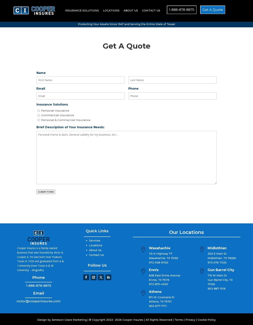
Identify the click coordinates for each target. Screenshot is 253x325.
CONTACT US (151, 10)
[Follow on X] (101, 277)
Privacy (190, 319)
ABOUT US (131, 10)
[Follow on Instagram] (93, 277)
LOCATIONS (111, 10)
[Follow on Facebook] (86, 277)
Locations (95, 245)
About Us (95, 250)
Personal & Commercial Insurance (65, 120)
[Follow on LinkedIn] (108, 277)
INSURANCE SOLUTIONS (82, 10)
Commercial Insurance (57, 115)
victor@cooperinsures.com (38, 301)
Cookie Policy (207, 319)
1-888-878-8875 (181, 10)
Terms (178, 319)
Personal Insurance (55, 110)
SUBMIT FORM (46, 191)
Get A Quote (212, 10)
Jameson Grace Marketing (69, 319)
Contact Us (96, 255)
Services (94, 240)
